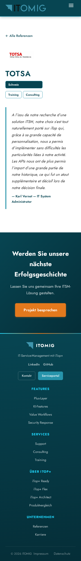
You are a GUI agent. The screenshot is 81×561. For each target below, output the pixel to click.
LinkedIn (34, 364)
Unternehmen (40, 517)
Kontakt (27, 376)
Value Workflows (40, 414)
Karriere (40, 534)
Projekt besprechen (40, 310)
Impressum (41, 553)
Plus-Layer (40, 398)
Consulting (40, 452)
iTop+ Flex (40, 489)
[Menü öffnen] (71, 8)
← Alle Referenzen (19, 35)
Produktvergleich (40, 505)
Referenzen (40, 526)
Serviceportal (50, 376)
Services (40, 434)
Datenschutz (62, 553)
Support (40, 443)
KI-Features (40, 406)
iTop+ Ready (40, 481)
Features (41, 389)
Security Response (40, 422)
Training (40, 460)
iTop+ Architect (40, 497)
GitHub (48, 364)
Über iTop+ (40, 471)
